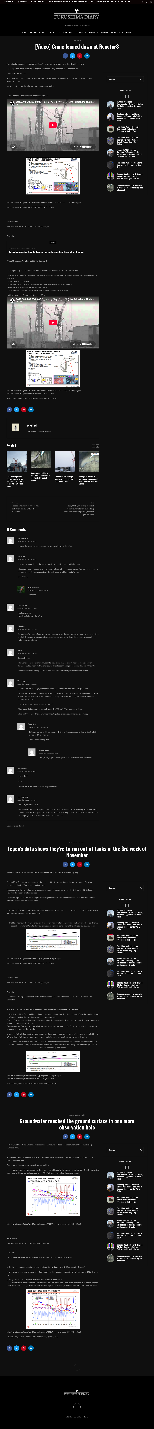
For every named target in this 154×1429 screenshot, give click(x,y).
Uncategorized (117, 32)
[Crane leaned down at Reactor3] (53, 176)
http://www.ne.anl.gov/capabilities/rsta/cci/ (35, 704)
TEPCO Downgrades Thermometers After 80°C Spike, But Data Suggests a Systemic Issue (15, 481)
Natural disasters (37, 32)
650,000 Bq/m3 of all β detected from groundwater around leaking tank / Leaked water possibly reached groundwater (79, 509)
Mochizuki (32, 425)
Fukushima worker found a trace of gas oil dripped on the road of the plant (46, 252)
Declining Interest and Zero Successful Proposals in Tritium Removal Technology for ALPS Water (129, 117)
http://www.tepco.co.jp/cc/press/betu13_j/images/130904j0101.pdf (34, 958)
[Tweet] (72, 56)
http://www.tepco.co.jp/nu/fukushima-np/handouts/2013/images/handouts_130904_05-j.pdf (44, 1224)
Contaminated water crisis (77, 843)
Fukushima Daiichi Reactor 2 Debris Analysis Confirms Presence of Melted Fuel (128, 129)
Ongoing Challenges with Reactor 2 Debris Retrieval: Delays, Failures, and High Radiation (130, 176)
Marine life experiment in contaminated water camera (68, 2)
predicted (35, 910)
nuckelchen (22, 605)
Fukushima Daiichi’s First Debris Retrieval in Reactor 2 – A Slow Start (129, 165)
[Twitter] (146, 2)
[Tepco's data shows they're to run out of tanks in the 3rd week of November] (53, 939)
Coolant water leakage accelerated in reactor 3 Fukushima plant (64, 478)
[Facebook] (142, 2)
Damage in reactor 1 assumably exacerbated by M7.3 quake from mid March (88, 480)
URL (75, 872)
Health (51, 32)
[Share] (65, 56)
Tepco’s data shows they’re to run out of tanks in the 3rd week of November (25, 507)
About (129, 32)
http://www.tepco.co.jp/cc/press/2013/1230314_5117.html (30, 207)
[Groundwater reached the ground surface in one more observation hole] (53, 1196)
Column (104, 32)
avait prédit (39, 1034)
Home (24, 32)
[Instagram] (151, 2)
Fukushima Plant (66, 32)
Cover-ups (12, 248)
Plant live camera (38, 2)
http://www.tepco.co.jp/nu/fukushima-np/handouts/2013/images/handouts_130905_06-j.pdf (44, 202)
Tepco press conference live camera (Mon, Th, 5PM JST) (110, 2)
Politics (80, 32)
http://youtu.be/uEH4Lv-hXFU (30, 616)
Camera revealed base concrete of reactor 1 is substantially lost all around (40, 476)
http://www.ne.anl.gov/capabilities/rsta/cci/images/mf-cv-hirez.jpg (61, 714)
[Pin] (79, 56)
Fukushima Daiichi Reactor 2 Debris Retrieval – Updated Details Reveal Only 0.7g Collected (128, 140)
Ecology (92, 32)
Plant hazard (77, 41)
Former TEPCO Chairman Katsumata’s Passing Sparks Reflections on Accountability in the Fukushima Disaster (129, 153)
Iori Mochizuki (12, 222)
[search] (141, 79)
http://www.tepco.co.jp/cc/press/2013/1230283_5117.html (30, 963)
